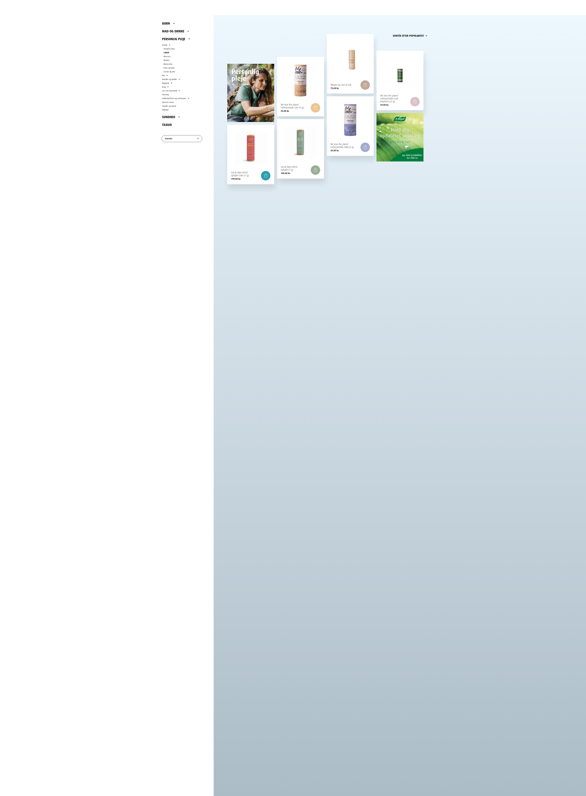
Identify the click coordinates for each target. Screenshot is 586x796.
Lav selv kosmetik (169, 90)
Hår (163, 75)
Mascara (167, 56)
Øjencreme (168, 63)
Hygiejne (165, 82)
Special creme (168, 101)
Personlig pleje (173, 38)
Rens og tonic (169, 67)
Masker (167, 59)
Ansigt (164, 44)
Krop (164, 86)
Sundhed (168, 116)
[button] (365, 85)
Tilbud (167, 124)
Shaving (165, 94)
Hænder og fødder (169, 79)
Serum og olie (169, 71)
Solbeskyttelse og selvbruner (174, 98)
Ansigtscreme (169, 48)
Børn (166, 22)
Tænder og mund (169, 105)
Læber (166, 52)
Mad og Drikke (173, 30)
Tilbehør (165, 109)
